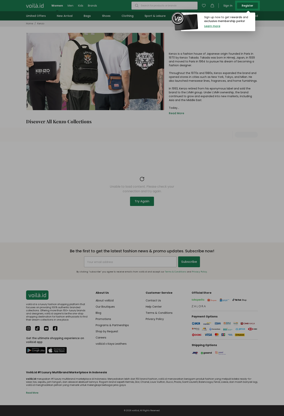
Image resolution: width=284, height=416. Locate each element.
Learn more (212, 26)
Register (247, 6)
